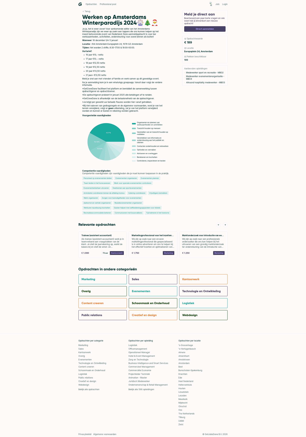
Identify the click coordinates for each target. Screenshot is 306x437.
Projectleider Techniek (139, 374)
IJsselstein (183, 392)
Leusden (182, 395)
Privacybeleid (84, 434)
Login (225, 4)
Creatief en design (87, 381)
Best (180, 367)
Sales (81, 349)
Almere (181, 352)
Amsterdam (184, 363)
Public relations (85, 377)
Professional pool (108, 4)
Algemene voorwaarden (104, 434)
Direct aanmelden (205, 29)
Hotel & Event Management (141, 356)
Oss (180, 410)
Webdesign (83, 385)
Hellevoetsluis (185, 385)
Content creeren (86, 367)
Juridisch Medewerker (139, 381)
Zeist (180, 424)
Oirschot (182, 406)
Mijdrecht (182, 403)
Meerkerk (182, 399)
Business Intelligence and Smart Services (148, 363)
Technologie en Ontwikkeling (92, 363)
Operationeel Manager (139, 352)
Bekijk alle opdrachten (88, 389)
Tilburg (181, 417)
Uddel (181, 421)
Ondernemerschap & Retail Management (148, 385)
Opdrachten (91, 4)
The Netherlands (186, 413)
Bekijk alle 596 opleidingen (141, 389)
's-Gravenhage (185, 345)
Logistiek (82, 374)
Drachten (182, 374)
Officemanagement (137, 349)
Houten (181, 388)
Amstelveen (184, 359)
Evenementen (85, 359)
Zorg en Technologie (138, 359)
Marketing (83, 345)
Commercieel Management (141, 367)
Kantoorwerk (84, 352)
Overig (81, 356)
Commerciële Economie (139, 370)
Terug (87, 11)
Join (217, 4)
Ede (180, 377)
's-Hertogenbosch (187, 349)
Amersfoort (183, 356)
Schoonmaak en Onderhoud (91, 370)
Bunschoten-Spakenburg (190, 370)
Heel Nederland (185, 381)
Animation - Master (137, 377)
